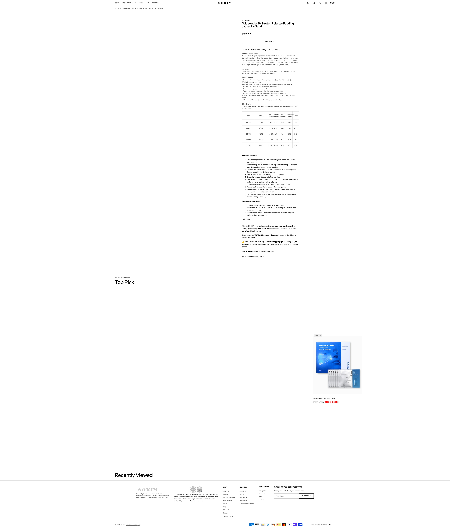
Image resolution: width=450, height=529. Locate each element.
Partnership (243, 500)
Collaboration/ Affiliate (247, 504)
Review (225, 504)
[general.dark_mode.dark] (314, 3)
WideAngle (246, 20)
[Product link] (337, 369)
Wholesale (243, 497)
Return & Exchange (229, 497)
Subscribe (306, 496)
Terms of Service (228, 516)
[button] (308, 3)
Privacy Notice (227, 500)
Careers (225, 513)
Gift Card (226, 510)
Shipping (225, 494)
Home (117, 8)
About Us (243, 491)
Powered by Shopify (133, 525)
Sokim (123, 525)
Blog (224, 507)
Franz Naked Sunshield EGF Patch (324, 399)
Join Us (242, 494)
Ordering (226, 491)
